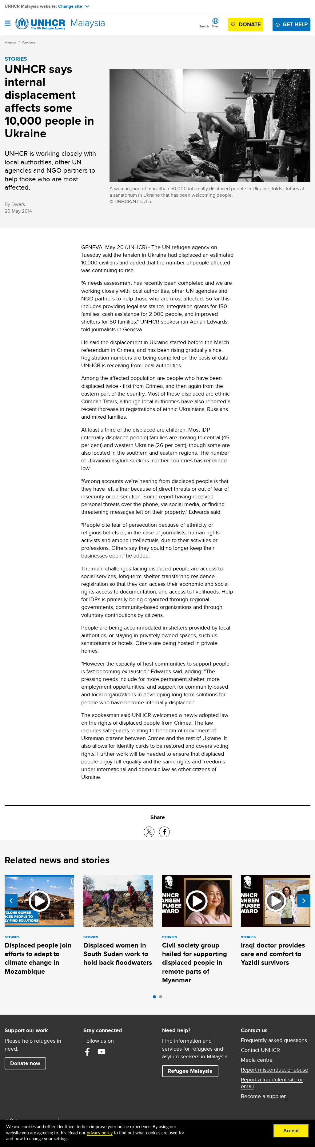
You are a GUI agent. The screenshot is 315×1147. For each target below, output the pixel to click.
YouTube (102, 1052)
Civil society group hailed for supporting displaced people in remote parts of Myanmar (194, 962)
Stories (28, 43)
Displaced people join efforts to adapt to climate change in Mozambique (38, 958)
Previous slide (11, 900)
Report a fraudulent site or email (272, 1083)
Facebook (87, 1052)
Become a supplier (263, 1096)
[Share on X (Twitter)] (149, 832)
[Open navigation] (7, 24)
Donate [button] (250, 24)
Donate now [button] (25, 1063)
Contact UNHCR (260, 1050)
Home (10, 43)
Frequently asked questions (274, 1040)
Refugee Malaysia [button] (193, 1071)
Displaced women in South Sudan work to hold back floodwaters (117, 954)
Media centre (257, 1059)
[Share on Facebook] (164, 832)
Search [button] (204, 26)
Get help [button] (296, 24)
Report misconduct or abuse (274, 1069)
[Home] (36, 24)
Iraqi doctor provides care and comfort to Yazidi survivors (273, 954)
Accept (291, 1130)
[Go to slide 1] (156, 998)
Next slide (303, 900)
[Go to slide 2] (162, 998)
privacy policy (100, 1133)
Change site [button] (70, 6)
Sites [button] (215, 26)
